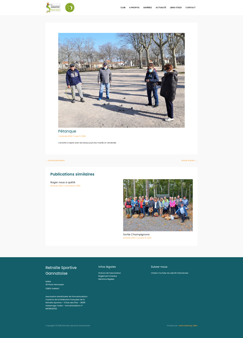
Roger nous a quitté (62, 182)
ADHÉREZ (147, 7)
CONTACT (191, 7)
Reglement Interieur (107, 276)
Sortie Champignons (136, 234)
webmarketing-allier (187, 325)
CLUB (122, 7)
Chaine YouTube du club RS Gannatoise (169, 273)
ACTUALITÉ (161, 7)
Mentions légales (106, 279)
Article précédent (55, 160)
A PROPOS (134, 7)
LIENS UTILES (176, 7)
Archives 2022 (66, 136)
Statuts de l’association (109, 273)
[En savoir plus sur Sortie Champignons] (158, 205)
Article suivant (189, 160)
